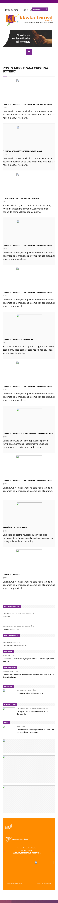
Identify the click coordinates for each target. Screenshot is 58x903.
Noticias (28, 690)
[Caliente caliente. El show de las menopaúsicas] (29, 90)
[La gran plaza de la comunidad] (4, 639)
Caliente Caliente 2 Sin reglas (18, 339)
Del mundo (21, 690)
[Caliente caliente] (29, 561)
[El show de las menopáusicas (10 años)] (29, 137)
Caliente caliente (12, 574)
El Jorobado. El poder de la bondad (21, 198)
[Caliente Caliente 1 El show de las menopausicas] (29, 419)
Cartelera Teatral (9, 613)
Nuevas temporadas (23, 613)
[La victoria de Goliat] (4, 623)
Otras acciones (37, 708)
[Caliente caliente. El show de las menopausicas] (29, 372)
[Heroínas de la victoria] (29, 513)
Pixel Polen (47, 883)
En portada (21, 708)
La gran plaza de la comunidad (15, 645)
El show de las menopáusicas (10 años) (22, 151)
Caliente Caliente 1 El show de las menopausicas (28, 433)
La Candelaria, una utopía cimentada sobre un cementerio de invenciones (35, 730)
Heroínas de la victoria (15, 527)
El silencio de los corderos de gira (30, 693)
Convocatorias (8, 671)
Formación (6, 655)
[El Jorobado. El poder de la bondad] (29, 184)
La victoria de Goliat (11, 629)
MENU (29, 52)
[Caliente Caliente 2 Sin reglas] (29, 325)
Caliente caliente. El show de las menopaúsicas (27, 104)
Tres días (6, 617)
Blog (18, 726)
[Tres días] (4, 611)
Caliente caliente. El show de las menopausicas (27, 386)
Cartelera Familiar (9, 642)
